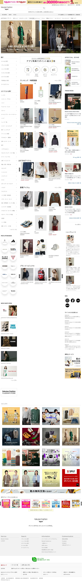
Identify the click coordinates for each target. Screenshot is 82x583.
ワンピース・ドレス (5, 106)
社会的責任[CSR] (34, 578)
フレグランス (4, 191)
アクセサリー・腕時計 (6, 137)
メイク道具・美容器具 (6, 195)
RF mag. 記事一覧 (77, 157)
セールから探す (4, 61)
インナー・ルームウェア (6, 126)
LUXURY (3, 541)
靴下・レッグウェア (5, 129)
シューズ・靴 (4, 122)
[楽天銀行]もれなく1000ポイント (59, 5)
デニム (43, 18)
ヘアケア (3, 187)
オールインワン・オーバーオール (8, 114)
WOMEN (4, 14)
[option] (20, 36)
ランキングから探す (5, 72)
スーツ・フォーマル (5, 156)
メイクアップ (4, 176)
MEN (10, 14)
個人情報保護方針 (10, 578)
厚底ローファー (49, 18)
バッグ (2, 118)
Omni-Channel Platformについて (49, 552)
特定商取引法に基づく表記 (47, 549)
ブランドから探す (5, 65)
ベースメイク (4, 172)
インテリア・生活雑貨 (6, 206)
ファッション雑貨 (5, 133)
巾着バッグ (73, 18)
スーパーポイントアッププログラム (49, 539)
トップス (3, 95)
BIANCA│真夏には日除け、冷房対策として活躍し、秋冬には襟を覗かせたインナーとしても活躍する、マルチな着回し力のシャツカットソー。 (73, 270)
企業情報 (3, 578)
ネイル (2, 179)
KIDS (14, 14)
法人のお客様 (44, 547)
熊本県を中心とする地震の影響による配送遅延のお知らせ (40, 12)
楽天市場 (78, 5)
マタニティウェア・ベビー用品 (8, 153)
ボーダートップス (23, 18)
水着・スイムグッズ (5, 160)
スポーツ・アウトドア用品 (7, 214)
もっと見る (14, 380)
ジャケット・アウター (6, 99)
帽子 (2, 145)
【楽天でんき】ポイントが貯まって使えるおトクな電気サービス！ (25, 568)
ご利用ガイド (44, 543)
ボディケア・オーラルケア (7, 183)
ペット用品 (3, 222)
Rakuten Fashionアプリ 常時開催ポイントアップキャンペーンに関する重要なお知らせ (72, 335)
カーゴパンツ (58, 18)
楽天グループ (71, 5)
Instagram (64, 543)
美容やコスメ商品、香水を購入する (30, 572)
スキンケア (3, 168)
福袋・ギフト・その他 (6, 226)
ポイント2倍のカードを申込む (49, 572)
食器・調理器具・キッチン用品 (8, 203)
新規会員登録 (65, 539)
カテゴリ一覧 (14, 229)
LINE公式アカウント (66, 545)
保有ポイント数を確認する (69, 572)
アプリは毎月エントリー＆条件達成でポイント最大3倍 (69, 14)
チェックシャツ (65, 18)
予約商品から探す (5, 80)
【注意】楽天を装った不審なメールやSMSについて (41, 510)
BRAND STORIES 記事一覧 (75, 218)
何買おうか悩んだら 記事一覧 (74, 183)
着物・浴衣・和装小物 (6, 164)
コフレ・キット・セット (6, 199)
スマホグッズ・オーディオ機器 (8, 210)
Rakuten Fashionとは (46, 541)
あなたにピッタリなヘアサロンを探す (9, 572)
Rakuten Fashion (13, 8)
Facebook (64, 541)
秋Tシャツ (15, 18)
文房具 (2, 218)
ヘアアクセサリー (5, 149)
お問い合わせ (44, 545)
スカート (3, 110)
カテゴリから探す (5, 76)
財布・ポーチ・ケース (6, 141)
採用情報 (41, 578)
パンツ (2, 102)
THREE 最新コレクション (34, 18)
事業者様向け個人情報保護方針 (22, 578)
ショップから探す (5, 69)
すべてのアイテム (5, 84)
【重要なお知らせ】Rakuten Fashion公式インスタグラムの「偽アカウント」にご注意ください (73, 348)
